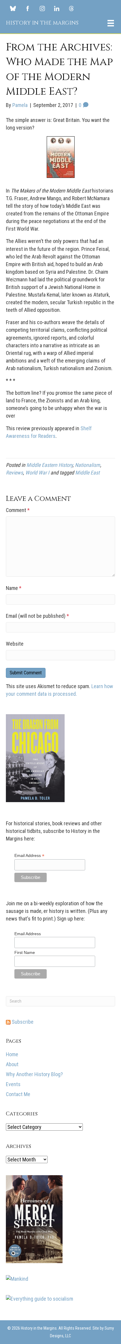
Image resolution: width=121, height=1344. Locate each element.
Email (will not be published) (37, 616)
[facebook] (27, 8)
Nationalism (87, 465)
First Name (24, 952)
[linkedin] (57, 8)
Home (12, 1054)
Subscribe (22, 1022)
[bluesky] (13, 8)
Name (13, 588)
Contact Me (18, 1094)
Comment (18, 510)
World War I (37, 472)
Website (14, 644)
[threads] (71, 8)
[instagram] (42, 8)
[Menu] (110, 23)
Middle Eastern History (49, 465)
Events (13, 1084)
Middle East (87, 472)
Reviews (14, 472)
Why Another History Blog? (34, 1074)
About (12, 1064)
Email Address (29, 855)
